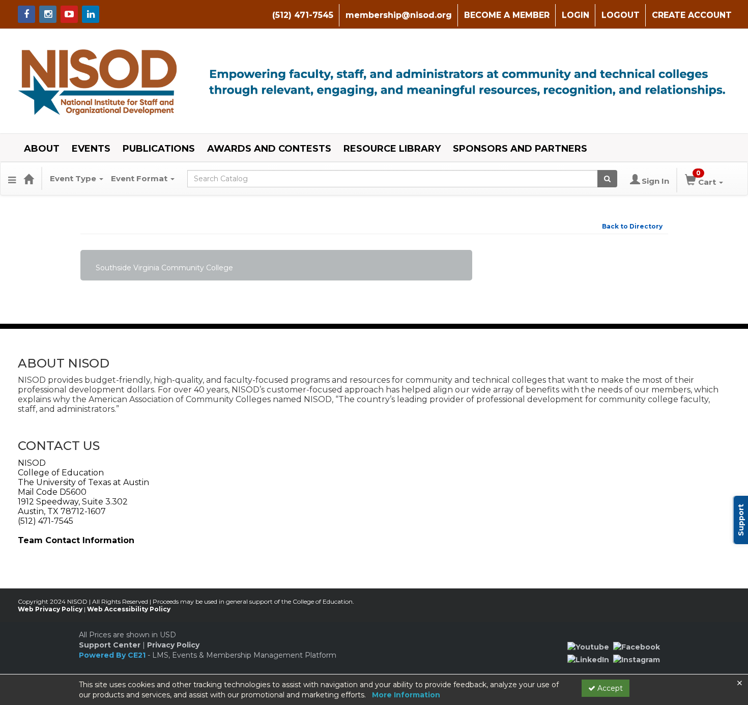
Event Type (74, 178)
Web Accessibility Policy (128, 609)
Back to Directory (632, 226)
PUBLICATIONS (159, 148)
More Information (406, 694)
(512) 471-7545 (302, 15)
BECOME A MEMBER (507, 15)
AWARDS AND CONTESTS (269, 148)
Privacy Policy (173, 645)
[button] (12, 178)
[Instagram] (636, 659)
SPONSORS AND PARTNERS (520, 148)
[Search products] (607, 178)
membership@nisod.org (399, 15)
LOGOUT (620, 15)
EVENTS (91, 148)
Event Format (140, 178)
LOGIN (575, 15)
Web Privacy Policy (50, 609)
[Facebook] (636, 646)
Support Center (109, 645)
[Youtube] (588, 646)
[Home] (28, 178)
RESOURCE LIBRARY (392, 148)
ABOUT (42, 148)
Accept (609, 688)
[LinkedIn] (588, 659)
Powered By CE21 (113, 655)
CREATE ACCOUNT (692, 15)
